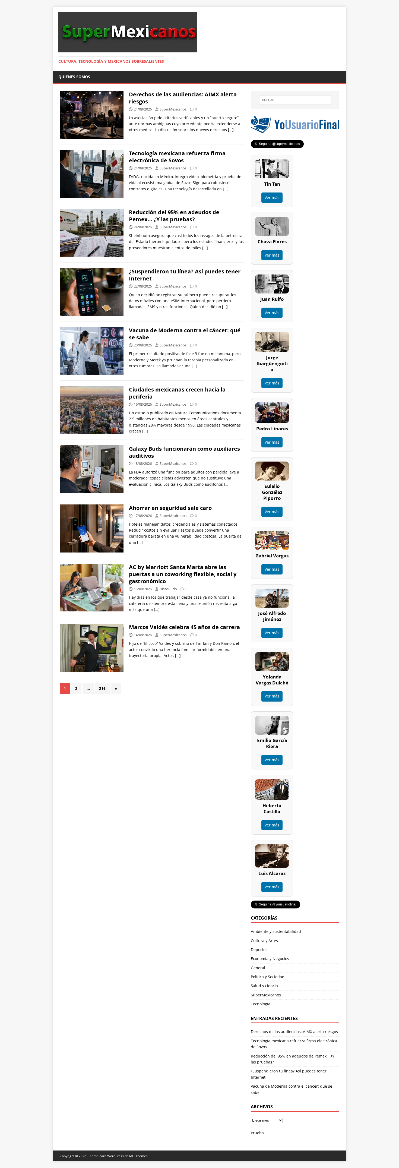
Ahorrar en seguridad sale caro (170, 508)
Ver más (272, 197)
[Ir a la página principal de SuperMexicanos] (127, 49)
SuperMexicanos (173, 109)
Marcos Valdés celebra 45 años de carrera (184, 627)
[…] (231, 129)
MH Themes (138, 1156)
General (258, 967)
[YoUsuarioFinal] (295, 129)
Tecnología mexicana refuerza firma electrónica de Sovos (177, 157)
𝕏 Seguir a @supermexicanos (277, 144)
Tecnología (260, 1003)
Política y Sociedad (267, 976)
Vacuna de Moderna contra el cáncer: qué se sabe (184, 334)
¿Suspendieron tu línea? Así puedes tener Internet (184, 275)
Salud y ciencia (264, 985)
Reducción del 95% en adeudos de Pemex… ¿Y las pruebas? (174, 216)
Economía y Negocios (270, 958)
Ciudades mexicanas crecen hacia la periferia (177, 393)
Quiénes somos (74, 76)
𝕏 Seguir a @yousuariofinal (275, 904)
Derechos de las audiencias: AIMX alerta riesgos (183, 98)
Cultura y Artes (264, 940)
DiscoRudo (168, 588)
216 (102, 688)
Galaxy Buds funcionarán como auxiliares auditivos (184, 452)
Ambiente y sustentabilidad (276, 931)
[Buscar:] (295, 100)
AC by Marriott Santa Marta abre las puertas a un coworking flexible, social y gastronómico (182, 574)
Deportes (259, 949)
